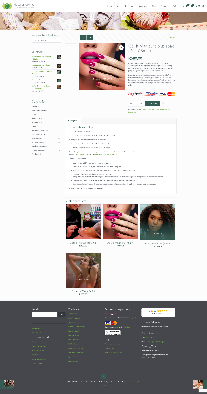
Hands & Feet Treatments (145, 109)
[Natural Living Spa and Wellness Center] (18, 6)
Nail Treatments (73, 344)
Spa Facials (72, 322)
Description (72, 121)
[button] (121, 47)
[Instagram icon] (105, 385)
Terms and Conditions (112, 344)
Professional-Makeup (75, 348)
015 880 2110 (148, 338)
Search (35, 309)
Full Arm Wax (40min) (83, 291)
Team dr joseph (37, 363)
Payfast (133, 318)
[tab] (73, 121)
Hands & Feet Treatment (76, 327)
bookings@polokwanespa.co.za (157, 342)
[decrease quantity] (131, 103)
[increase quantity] (141, 103)
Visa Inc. (116, 327)
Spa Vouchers (37, 333)
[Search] (62, 314)
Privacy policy (109, 348)
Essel (34, 342)
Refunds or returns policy (113, 352)
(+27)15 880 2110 (82, 154)
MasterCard (126, 327)
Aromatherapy (73, 314)
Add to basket (152, 103)
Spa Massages (73, 335)
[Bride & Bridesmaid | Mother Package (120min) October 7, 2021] (7, 384)
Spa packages (73, 361)
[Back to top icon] (103, 376)
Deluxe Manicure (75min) (120, 242)
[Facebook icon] (102, 385)
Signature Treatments (75, 352)
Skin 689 (35, 355)
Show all (172, 38)
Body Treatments (74, 318)
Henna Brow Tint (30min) (157, 243)
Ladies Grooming (161, 109)
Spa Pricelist (36, 328)
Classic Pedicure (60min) (83, 242)
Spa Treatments (73, 357)
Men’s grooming (74, 340)
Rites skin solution (38, 350)
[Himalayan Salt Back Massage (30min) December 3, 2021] (200, 384)
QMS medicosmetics (39, 346)
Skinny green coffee (39, 359)
